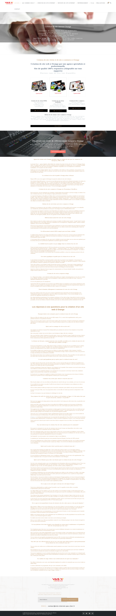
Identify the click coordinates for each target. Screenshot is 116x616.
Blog (36, 613)
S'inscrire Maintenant (69, 599)
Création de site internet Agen (48, 594)
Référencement (83, 2)
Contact (17, 9)
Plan (38, 613)
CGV (40, 613)
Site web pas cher (49, 612)
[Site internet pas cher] (9, 3)
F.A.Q (92, 2)
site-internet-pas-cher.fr (40, 612)
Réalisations (100, 2)
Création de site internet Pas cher (50, 592)
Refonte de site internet (66, 2)
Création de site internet (46, 2)
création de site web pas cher (38, 362)
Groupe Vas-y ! (49, 613)
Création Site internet (30, 613)
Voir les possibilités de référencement (58, 151)
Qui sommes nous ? (28, 2)
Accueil (17, 2)
